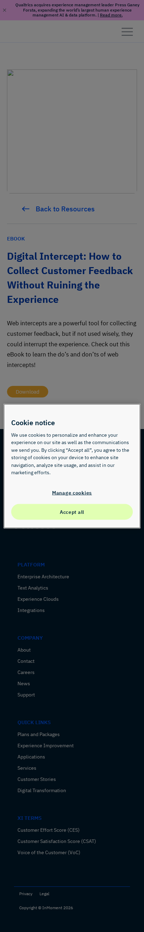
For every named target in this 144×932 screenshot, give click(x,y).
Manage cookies (72, 492)
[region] (71, 466)
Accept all (72, 511)
